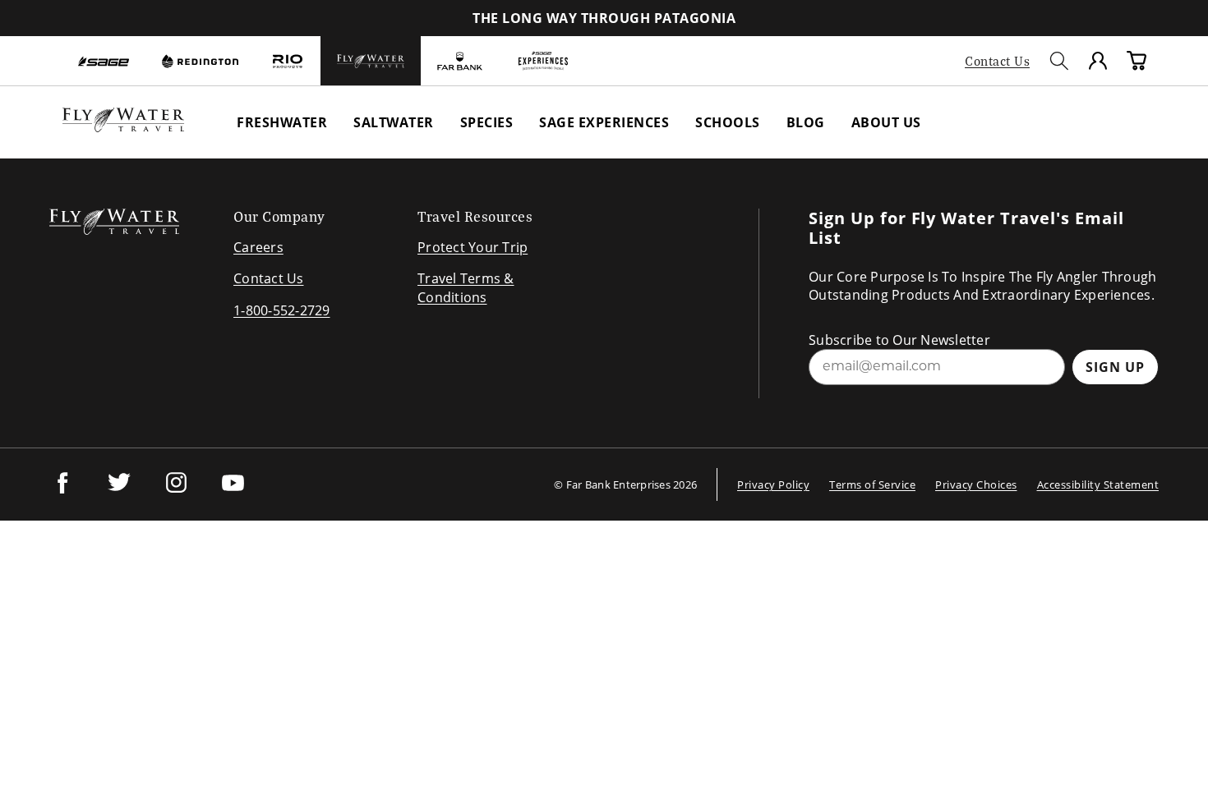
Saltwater (393, 122)
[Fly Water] (123, 127)
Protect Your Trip (472, 247)
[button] (1059, 61)
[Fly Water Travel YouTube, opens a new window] (233, 491)
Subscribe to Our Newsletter (899, 340)
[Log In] (1098, 60)
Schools (727, 122)
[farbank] (460, 60)
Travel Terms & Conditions (465, 287)
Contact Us (997, 61)
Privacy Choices (976, 484)
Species (487, 122)
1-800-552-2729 (281, 310)
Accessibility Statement (1098, 484)
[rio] (287, 60)
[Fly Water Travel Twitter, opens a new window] (119, 491)
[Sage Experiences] (543, 60)
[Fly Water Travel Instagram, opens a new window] (176, 491)
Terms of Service (872, 484)
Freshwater (282, 122)
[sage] (103, 60)
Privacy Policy (773, 484)
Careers (258, 247)
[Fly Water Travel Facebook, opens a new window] (62, 491)
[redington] (200, 60)
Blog (805, 122)
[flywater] (370, 60)
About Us (886, 122)
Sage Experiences (604, 122)
